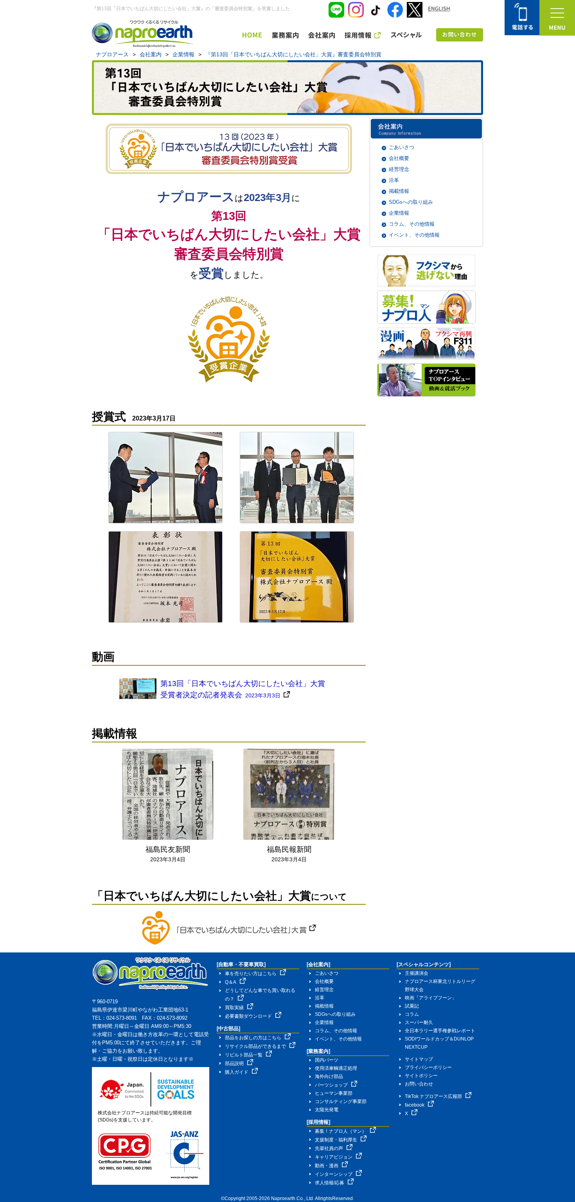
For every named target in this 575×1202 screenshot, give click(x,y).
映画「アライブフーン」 (430, 998)
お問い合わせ (419, 1084)
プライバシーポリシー (428, 1067)
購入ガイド (236, 1072)
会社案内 (151, 54)
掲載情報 (399, 191)
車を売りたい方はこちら (251, 973)
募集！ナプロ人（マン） (341, 1131)
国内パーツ (326, 1060)
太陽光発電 (326, 1109)
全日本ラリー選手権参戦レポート (440, 1030)
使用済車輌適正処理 (336, 1068)
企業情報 (183, 54)
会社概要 (399, 158)
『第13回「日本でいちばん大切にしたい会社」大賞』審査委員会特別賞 (293, 54)
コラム (412, 1014)
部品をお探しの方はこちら (253, 1037)
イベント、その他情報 (414, 235)
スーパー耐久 (419, 1022)
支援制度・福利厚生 (336, 1140)
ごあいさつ (401, 147)
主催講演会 (416, 973)
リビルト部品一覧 (243, 1055)
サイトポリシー (421, 1075)
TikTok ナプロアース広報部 (433, 1096)
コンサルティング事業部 (341, 1101)
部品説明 (234, 1063)
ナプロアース (112, 54)
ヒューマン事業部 (333, 1093)
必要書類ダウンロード (248, 1016)
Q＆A (230, 982)
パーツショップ (331, 1085)
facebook (414, 1105)
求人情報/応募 (329, 1183)
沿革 (394, 180)
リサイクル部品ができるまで (255, 1046)
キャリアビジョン (333, 1157)
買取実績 (234, 1007)
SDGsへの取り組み (411, 202)
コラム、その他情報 (412, 224)
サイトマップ (419, 1059)
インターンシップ (333, 1174)
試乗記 (412, 1006)
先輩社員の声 (329, 1148)
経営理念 (399, 169)
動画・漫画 (326, 1165)
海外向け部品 (329, 1076)
